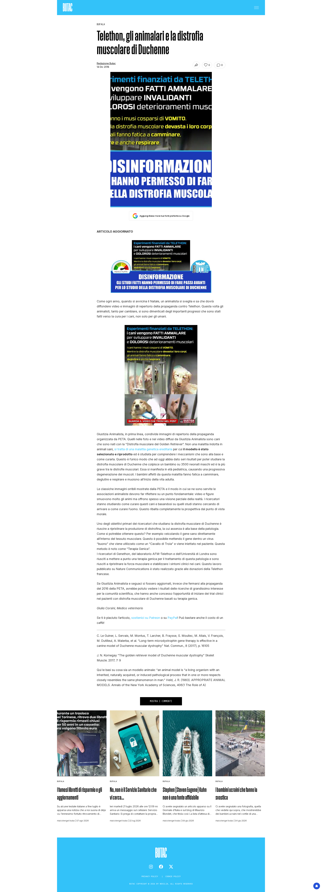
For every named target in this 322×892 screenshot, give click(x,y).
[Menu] (256, 7)
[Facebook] (161, 866)
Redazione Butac (106, 63)
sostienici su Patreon (145, 617)
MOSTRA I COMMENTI (161, 701)
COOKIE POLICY (173, 876)
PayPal (172, 617)
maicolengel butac (66, 820)
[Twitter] (171, 866)
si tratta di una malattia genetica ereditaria (143, 449)
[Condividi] (196, 65)
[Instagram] (151, 866)
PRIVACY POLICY (150, 876)
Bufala (60, 781)
